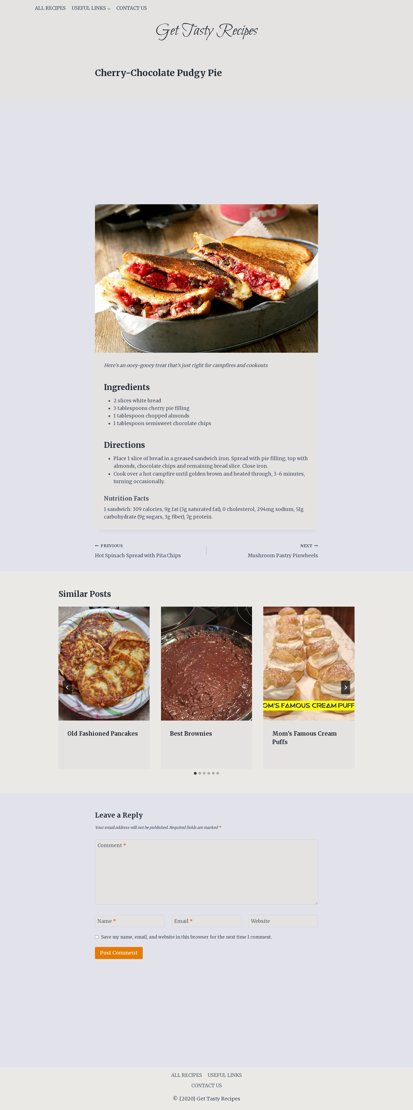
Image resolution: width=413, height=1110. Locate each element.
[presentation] (104, 664)
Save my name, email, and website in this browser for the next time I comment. (186, 937)
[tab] (195, 773)
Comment (111, 845)
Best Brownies (191, 733)
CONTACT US (131, 8)
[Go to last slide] (67, 687)
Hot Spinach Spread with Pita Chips (138, 551)
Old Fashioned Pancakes (102, 733)
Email (183, 921)
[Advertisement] (206, 162)
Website (260, 921)
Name (106, 921)
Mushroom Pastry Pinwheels (283, 551)
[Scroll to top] (399, 1101)
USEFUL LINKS (225, 1075)
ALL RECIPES (50, 8)
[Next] (345, 687)
